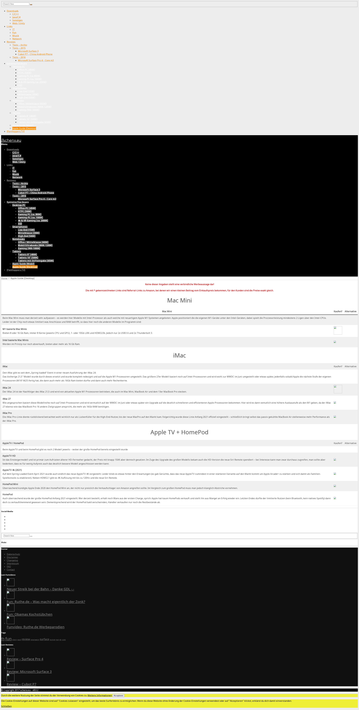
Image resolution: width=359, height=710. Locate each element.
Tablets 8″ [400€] (27, 115)
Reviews (11, 41)
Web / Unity (18, 23)
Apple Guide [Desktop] (24, 128)
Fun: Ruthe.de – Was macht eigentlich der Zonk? (46, 601)
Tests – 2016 (19, 57)
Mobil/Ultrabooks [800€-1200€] (34, 106)
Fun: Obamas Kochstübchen (29, 614)
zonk (64, 640)
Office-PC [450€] (26, 69)
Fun (14, 32)
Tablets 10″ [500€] (27, 119)
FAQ (9, 566)
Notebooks (18, 100)
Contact (11, 569)
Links (9, 26)
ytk (60, 640)
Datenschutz (13, 554)
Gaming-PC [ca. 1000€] (30, 78)
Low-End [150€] (26, 91)
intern (14, 640)
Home (4, 278)
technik (52, 640)
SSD (20, 85)
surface (44, 639)
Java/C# (16, 17)
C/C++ (15, 14)
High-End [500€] (26, 97)
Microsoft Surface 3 (28, 51)
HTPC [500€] (24, 72)
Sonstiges (17, 20)
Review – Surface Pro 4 (25, 659)
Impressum (13, 563)
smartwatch (35, 640)
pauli (19, 640)
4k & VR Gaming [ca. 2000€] (32, 82)
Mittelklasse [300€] (28, 94)
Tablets (16, 112)
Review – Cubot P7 (21, 684)
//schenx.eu (11, 140)
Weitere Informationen (100, 695)
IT (13, 29)
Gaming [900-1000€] (28, 109)
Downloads (13, 10)
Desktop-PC (18, 66)
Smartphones (19, 88)
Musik (15, 35)
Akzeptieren (118, 696)
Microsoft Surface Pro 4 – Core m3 (36, 60)
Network (17, 38)
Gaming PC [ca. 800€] (29, 75)
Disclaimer (12, 557)
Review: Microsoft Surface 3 (29, 671)
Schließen (6, 706)
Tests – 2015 (19, 48)
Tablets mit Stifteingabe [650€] (34, 122)
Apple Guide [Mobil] (23, 125)
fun (8, 638)
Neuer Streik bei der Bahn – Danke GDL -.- (40, 589)
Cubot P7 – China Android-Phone (35, 54)
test (57, 640)
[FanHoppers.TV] (15, 131)
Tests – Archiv (19, 44)
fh (3, 639)
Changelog (12, 560)
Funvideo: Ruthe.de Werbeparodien (36, 627)
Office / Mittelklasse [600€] (32, 103)
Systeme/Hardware (17, 63)
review (26, 639)
